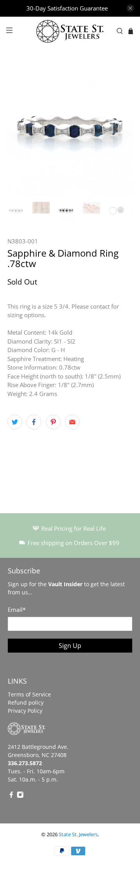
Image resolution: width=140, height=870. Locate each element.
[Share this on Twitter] (14, 422)
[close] (130, 8)
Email (17, 609)
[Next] (120, 131)
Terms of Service (29, 694)
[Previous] (19, 131)
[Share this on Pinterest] (53, 422)
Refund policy (26, 702)
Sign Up (70, 645)
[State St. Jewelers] (70, 31)
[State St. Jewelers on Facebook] (11, 796)
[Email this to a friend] (72, 422)
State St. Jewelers (78, 834)
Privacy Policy (25, 710)
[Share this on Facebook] (33, 422)
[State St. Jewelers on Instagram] (20, 796)
